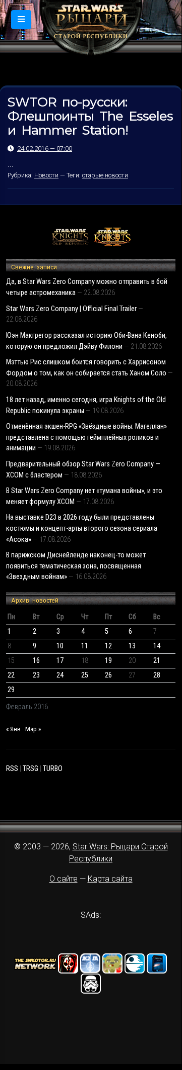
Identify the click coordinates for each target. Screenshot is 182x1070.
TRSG (30, 768)
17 (60, 660)
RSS (12, 768)
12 (108, 646)
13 (132, 646)
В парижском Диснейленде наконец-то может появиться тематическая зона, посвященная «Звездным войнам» (76, 566)
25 (84, 675)
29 (11, 690)
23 (36, 675)
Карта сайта (110, 879)
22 (11, 675)
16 (36, 660)
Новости (46, 175)
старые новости (105, 175)
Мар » (33, 729)
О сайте (63, 879)
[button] (21, 19)
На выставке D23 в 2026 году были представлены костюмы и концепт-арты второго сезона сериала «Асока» (81, 528)
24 (60, 675)
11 (84, 646)
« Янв (13, 729)
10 (60, 646)
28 (156, 675)
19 (108, 660)
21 (156, 660)
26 (108, 675)
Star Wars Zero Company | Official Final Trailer (71, 309)
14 (156, 646)
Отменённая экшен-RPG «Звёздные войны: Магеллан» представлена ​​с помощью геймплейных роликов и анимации (86, 437)
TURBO (53, 768)
